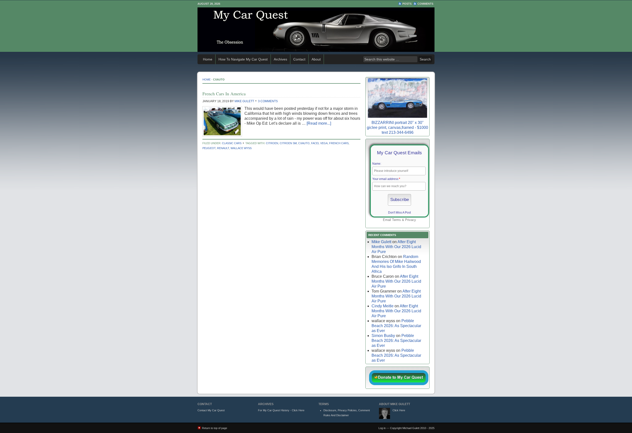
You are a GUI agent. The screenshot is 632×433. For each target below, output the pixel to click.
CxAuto (304, 143)
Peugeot (209, 148)
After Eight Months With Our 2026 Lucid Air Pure (396, 247)
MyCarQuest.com (316, 29)
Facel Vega (319, 143)
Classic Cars (231, 143)
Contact (299, 59)
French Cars (339, 143)
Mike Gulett (244, 101)
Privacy (410, 220)
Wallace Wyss (241, 148)
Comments (425, 3)
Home (207, 59)
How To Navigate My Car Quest (243, 59)
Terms (396, 220)
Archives (280, 59)
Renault (223, 148)
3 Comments (268, 101)
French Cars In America (224, 94)
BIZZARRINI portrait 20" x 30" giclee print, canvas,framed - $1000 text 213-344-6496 (397, 127)
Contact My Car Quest (211, 410)
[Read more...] (319, 123)
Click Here (399, 410)
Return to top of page (214, 428)
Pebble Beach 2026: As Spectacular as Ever (396, 326)
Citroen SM (288, 143)
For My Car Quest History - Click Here (281, 410)
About (316, 59)
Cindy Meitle (383, 306)
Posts (407, 3)
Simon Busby (383, 336)
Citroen (272, 143)
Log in (382, 428)
